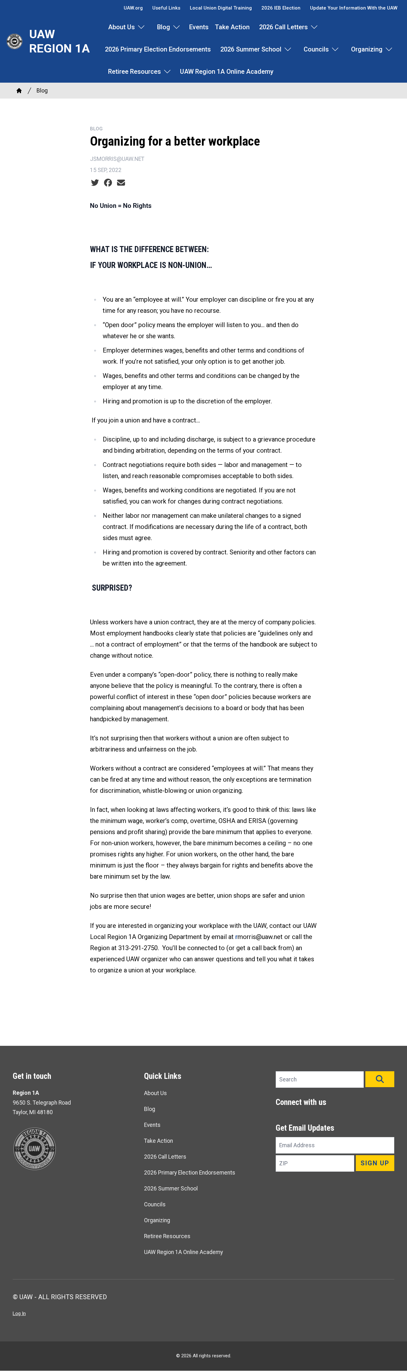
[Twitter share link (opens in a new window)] (95, 183)
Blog (163, 27)
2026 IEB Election (280, 8)
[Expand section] (141, 27)
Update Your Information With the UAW (353, 8)
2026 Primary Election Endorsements (158, 49)
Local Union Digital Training (221, 8)
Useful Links (166, 8)
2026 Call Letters (283, 27)
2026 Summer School (250, 49)
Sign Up (375, 1163)
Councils (316, 49)
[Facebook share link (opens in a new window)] (108, 183)
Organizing (367, 49)
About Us (121, 27)
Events (199, 27)
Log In (19, 1313)
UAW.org (133, 8)
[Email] (121, 183)
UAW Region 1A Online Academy (226, 71)
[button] (379, 1079)
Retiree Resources (134, 71)
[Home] (19, 90)
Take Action (232, 27)
